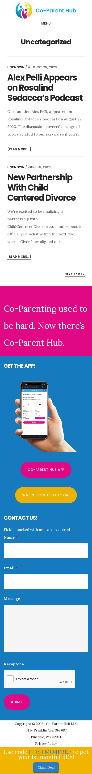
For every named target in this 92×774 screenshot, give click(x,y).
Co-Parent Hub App (46, 469)
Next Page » (75, 274)
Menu (46, 23)
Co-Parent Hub (46, 10)
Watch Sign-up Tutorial (46, 495)
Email (10, 568)
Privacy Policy (46, 743)
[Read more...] (19, 149)
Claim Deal (46, 767)
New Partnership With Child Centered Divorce (41, 187)
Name (10, 537)
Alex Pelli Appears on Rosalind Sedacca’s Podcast (44, 88)
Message (13, 598)
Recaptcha (14, 664)
